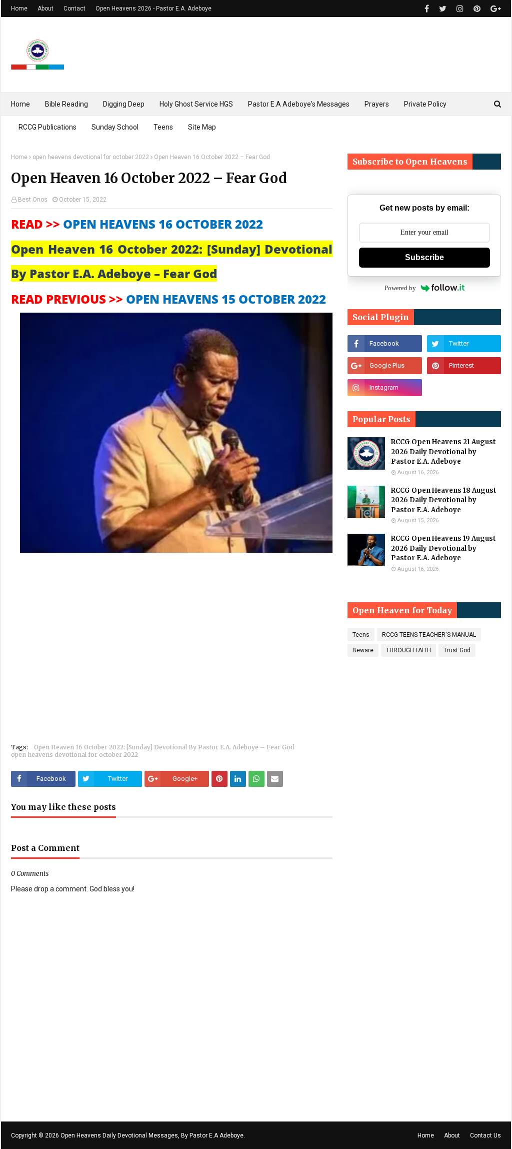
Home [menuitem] (20, 104)
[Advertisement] (172, 650)
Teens (361, 634)
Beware (363, 650)
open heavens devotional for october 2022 (90, 157)
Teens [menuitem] (163, 127)
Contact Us (485, 1135)
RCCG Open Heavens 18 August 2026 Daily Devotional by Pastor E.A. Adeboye (443, 500)
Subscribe (424, 257)
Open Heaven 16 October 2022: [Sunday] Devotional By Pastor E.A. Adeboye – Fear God (164, 747)
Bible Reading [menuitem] (66, 104)
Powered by (400, 288)
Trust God (457, 650)
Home (19, 8)
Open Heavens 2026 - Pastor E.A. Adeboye (154, 8)
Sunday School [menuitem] (115, 127)
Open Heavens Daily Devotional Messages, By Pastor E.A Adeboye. (152, 1135)
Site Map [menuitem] (202, 127)
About (46, 8)
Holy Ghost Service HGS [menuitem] (196, 104)
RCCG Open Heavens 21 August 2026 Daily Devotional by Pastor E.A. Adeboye (443, 452)
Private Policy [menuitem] (425, 104)
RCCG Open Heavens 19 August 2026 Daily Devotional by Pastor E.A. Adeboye (443, 548)
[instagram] (460, 9)
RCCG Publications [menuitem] (47, 127)
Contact (75, 8)
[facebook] (427, 9)
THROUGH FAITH (408, 650)
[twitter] (442, 9)
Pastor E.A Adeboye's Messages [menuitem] (299, 104)
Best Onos (33, 199)
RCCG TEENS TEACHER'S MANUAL (429, 634)
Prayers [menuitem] (376, 104)
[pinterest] (477, 9)
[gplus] (494, 9)
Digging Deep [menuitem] (123, 104)
